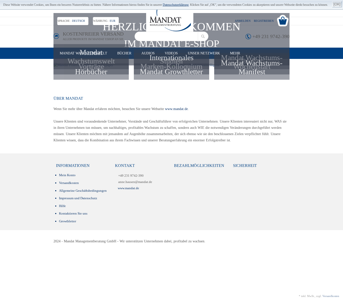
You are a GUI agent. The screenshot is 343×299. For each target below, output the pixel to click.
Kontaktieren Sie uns (73, 213)
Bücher (124, 53)
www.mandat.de (176, 109)
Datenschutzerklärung (176, 5)
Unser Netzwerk (204, 53)
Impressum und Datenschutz (78, 198)
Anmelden (243, 20)
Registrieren (264, 20)
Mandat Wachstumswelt (83, 53)
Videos (171, 53)
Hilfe (62, 206)
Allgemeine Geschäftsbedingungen (83, 190)
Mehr (235, 53)
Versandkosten (69, 183)
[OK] (336, 4)
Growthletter (67, 221)
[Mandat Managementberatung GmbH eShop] (170, 21)
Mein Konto (67, 175)
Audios (148, 53)
